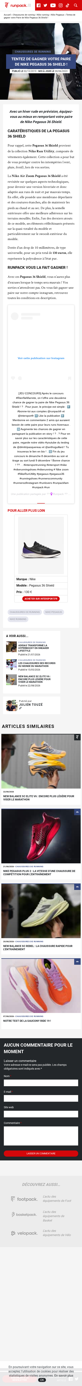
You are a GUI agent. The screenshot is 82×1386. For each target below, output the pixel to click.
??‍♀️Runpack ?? (57, 493)
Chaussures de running (24, 15)
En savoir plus (63, 1375)
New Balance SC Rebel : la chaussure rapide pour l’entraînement (37, 947)
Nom (7, 1076)
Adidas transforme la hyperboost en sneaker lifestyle (33, 648)
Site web (9, 1107)
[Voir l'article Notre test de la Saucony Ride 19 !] (41, 985)
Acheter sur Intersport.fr (41, 598)
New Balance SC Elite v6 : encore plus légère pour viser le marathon (34, 679)
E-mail (8, 1091)
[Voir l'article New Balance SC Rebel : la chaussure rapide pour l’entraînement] (41, 910)
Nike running (43, 15)
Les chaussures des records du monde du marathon (36, 664)
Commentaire (13, 1122)
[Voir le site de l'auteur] (20, 708)
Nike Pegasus (57, 15)
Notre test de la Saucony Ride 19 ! (27, 1020)
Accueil (7, 15)
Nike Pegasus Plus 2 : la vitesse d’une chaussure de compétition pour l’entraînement (39, 872)
